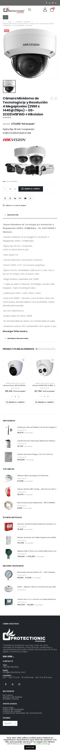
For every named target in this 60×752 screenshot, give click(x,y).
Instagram (19, 684)
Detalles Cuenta (11, 698)
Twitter (10, 198)
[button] (5, 17)
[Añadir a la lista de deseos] (23, 360)
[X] (49, 2)
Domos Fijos (18, 383)
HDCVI (23, 383)
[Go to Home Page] (3, 22)
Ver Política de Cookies (19, 743)
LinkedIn (15, 198)
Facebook (5, 198)
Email (25, 198)
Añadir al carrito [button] (17, 402)
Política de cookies (12, 711)
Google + (20, 198)
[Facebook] (46, 2)
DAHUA (12, 383)
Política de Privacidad (13, 709)
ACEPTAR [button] (30, 747)
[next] (56, 98)
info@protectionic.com (14, 672)
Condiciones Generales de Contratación (22, 713)
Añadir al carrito (32, 189)
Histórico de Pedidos (12, 697)
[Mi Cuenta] (45, 10)
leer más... (8, 656)
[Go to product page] (15, 368)
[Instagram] (52, 2)
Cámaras (8, 383)
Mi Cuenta (8, 695)
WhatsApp (30, 198)
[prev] (52, 98)
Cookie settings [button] (42, 743)
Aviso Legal (8, 707)
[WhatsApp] (55, 2)
